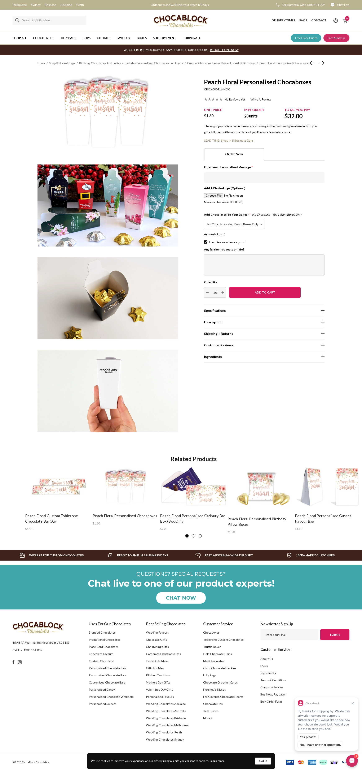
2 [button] (193, 535)
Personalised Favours (160, 696)
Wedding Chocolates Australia (166, 711)
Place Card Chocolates (104, 646)
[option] (59, 498)
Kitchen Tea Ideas (158, 675)
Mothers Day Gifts (158, 682)
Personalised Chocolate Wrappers (111, 696)
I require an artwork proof (227, 242)
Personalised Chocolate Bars (108, 668)
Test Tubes (210, 711)
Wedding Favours (157, 632)
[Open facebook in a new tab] (13, 662)
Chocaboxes (211, 632)
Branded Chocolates (102, 632)
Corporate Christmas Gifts (163, 654)
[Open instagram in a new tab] (20, 662)
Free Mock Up (336, 38)
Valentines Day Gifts (159, 689)
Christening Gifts (157, 646)
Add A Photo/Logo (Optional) (224, 188)
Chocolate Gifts (156, 639)
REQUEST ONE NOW (224, 50)
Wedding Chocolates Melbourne (167, 725)
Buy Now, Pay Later (273, 694)
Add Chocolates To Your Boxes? (253, 214)
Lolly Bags (209, 675)
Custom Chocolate (101, 661)
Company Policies (271, 687)
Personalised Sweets (102, 704)
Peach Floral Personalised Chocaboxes (125, 515)
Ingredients (268, 673)
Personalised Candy (102, 689)
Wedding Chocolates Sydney (165, 739)
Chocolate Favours (101, 654)
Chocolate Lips (213, 704)
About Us (266, 658)
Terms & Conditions (273, 680)
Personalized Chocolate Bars (107, 675)
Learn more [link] (217, 761)
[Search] (17, 20)
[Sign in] (335, 20)
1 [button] (187, 535)
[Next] (321, 63)
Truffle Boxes (212, 646)
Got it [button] (263, 761)
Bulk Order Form (271, 701)
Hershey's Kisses (214, 689)
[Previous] (313, 63)
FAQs (264, 666)
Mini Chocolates (213, 661)
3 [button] (200, 535)
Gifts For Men (155, 668)
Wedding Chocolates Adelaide (166, 704)
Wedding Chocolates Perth (164, 732)
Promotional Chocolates (104, 639)
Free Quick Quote (306, 38)
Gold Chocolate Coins (217, 654)
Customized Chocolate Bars (107, 682)
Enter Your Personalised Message (228, 167)
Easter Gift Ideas (157, 661)
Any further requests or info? (224, 249)
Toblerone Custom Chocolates (223, 639)
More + (208, 718)
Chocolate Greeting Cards (220, 682)
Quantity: (211, 282)
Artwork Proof (214, 234)
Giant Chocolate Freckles (219, 668)
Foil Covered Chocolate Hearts (223, 696)
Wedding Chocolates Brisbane (166, 718)
